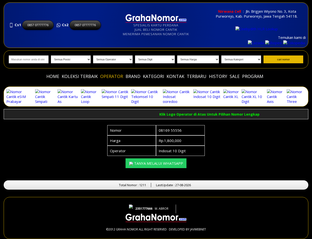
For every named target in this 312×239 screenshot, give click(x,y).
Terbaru (196, 76)
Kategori (153, 76)
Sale (235, 76)
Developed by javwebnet (187, 229)
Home (52, 76)
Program (252, 76)
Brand (133, 76)
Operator (111, 76)
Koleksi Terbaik (80, 76)
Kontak (175, 76)
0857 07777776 (38, 25)
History (218, 76)
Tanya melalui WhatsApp (158, 163)
